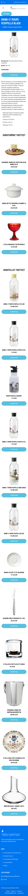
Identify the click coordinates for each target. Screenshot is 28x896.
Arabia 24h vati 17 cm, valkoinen (14, 572)
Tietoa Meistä (8, 862)
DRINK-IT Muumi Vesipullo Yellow (14, 304)
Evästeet (19, 891)
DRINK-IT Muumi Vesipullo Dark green (14, 488)
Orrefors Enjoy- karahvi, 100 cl (14, 806)
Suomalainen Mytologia (11, 859)
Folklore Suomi (8, 856)
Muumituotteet (13, 61)
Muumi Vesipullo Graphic (14, 396)
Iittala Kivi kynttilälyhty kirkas (14, 664)
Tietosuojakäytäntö (10, 893)
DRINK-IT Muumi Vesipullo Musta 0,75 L (14, 350)
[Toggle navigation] (3, 7)
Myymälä (6, 14)
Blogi (5, 865)
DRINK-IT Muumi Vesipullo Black (14, 533)
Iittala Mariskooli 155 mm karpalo (14, 244)
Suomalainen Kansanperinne (12, 853)
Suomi (4, 2)
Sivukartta (20, 893)
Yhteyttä (13, 891)
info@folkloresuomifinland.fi (20, 2)
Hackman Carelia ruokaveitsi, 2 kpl (14, 618)
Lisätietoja (14, 75)
